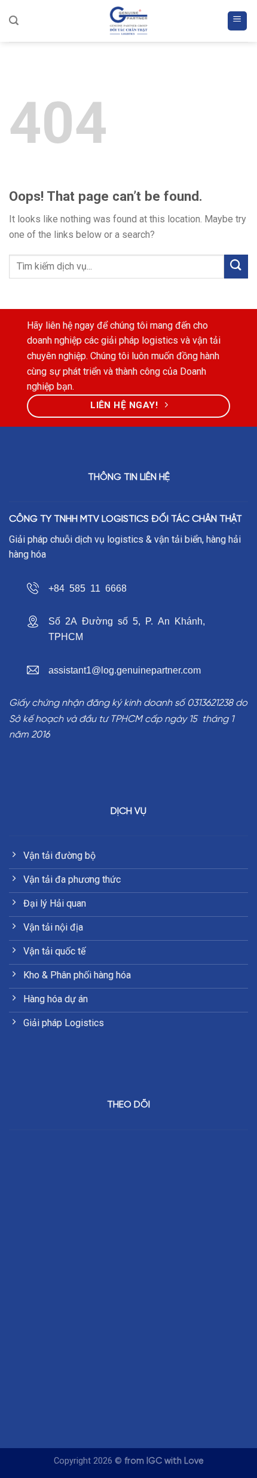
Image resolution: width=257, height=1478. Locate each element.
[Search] (14, 20)
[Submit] (236, 266)
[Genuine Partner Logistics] (128, 21)
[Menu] (237, 21)
